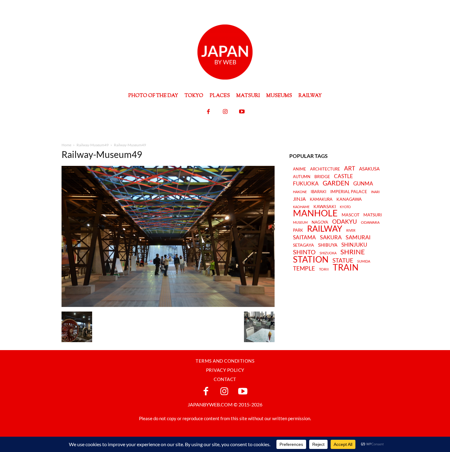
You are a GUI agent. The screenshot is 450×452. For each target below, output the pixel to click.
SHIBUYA (327, 245)
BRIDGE (322, 177)
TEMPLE (304, 268)
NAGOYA (320, 222)
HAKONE (300, 192)
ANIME (299, 169)
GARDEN (336, 183)
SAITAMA (304, 237)
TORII (324, 269)
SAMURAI (358, 237)
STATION (310, 259)
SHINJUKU (354, 245)
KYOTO (345, 206)
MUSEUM (300, 222)
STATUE (342, 260)
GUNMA (363, 183)
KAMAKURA (321, 199)
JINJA (299, 199)
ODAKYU (344, 221)
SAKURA (331, 237)
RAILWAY (324, 228)
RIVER (350, 230)
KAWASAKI (324, 206)
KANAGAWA (349, 199)
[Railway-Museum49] (168, 305)
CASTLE (343, 176)
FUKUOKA (306, 183)
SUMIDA (363, 261)
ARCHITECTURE (325, 169)
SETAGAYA (303, 245)
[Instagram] (225, 112)
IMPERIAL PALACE (348, 192)
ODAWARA (370, 222)
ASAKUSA (369, 169)
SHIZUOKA (328, 253)
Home (66, 145)
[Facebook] (208, 112)
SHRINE (352, 252)
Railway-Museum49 (93, 145)
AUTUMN (301, 176)
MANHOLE (315, 213)
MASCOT (350, 215)
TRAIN (345, 267)
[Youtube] (242, 112)
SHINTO (304, 251)
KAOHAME (301, 206)
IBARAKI (318, 191)
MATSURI (372, 215)
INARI (375, 191)
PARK (298, 230)
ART (349, 168)
